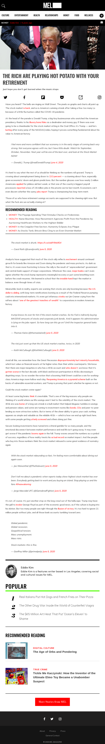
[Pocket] (62, 97)
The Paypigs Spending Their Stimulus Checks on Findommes (44, 214)
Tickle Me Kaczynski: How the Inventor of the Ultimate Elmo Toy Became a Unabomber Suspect (64, 677)
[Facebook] (24, 97)
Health (36, 15)
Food (77, 15)
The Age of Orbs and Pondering (55, 651)
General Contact (52, 735)
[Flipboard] (43, 97)
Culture (5, 15)
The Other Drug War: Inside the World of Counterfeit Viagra (56, 605)
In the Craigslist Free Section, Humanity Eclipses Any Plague (44, 226)
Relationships (51, 15)
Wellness (88, 15)
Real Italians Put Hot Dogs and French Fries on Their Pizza (56, 597)
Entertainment (21, 15)
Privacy (52, 731)
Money (66, 15)
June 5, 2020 (46, 249)
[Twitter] (5, 97)
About (42, 731)
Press (63, 731)
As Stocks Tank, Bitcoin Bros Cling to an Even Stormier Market (45, 230)
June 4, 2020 (57, 162)
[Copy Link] (80, 97)
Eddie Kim (14, 23)
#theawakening (23, 484)
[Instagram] (99, 97)
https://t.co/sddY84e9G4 (49, 242)
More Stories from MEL (52, 702)
